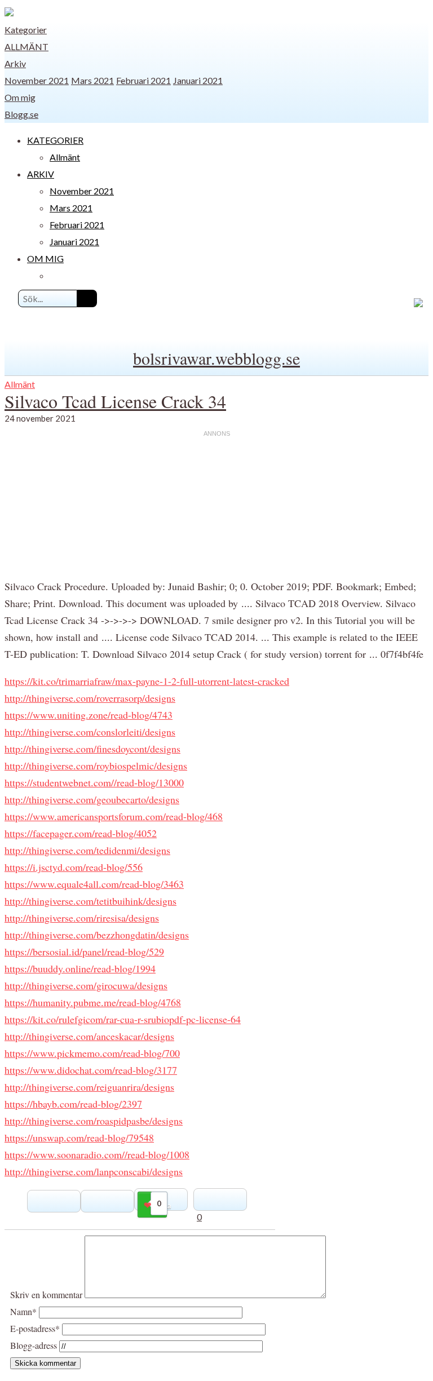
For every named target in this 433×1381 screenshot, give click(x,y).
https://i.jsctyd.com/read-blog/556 (74, 867)
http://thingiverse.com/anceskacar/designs (89, 1036)
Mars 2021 (92, 80)
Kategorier (26, 29)
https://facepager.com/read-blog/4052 (81, 833)
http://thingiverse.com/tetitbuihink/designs (90, 901)
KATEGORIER (55, 140)
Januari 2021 (198, 80)
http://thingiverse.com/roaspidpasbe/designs (94, 1120)
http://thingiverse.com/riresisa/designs (82, 917)
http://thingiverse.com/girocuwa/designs (86, 985)
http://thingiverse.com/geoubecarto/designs (92, 799)
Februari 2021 (143, 80)
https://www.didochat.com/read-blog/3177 (91, 1070)
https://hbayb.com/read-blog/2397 (73, 1103)
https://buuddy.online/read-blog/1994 (80, 968)
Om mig (20, 97)
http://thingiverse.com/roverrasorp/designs (90, 698)
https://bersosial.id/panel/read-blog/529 (84, 951)
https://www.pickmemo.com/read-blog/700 (92, 1053)
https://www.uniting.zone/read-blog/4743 (89, 715)
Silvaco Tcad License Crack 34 (115, 401)
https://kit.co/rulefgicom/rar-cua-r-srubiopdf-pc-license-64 (123, 1019)
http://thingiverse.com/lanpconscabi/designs (94, 1171)
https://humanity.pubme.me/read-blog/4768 (93, 1002)
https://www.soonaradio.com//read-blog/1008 (97, 1154)
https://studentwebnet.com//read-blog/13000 (94, 782)
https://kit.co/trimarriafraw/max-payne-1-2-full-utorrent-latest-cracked (147, 681)
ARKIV (40, 174)
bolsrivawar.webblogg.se (216, 358)
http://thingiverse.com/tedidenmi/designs (87, 850)
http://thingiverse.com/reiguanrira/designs (89, 1087)
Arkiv (15, 63)
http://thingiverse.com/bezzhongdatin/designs (97, 934)
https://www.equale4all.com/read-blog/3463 (94, 884)
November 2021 (37, 80)
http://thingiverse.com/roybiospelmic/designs (96, 765)
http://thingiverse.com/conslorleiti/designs (90, 731)
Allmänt (26, 46)
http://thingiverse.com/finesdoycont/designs (92, 748)
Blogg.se (21, 114)
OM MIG (45, 258)
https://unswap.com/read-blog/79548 (79, 1137)
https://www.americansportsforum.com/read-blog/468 (114, 816)
